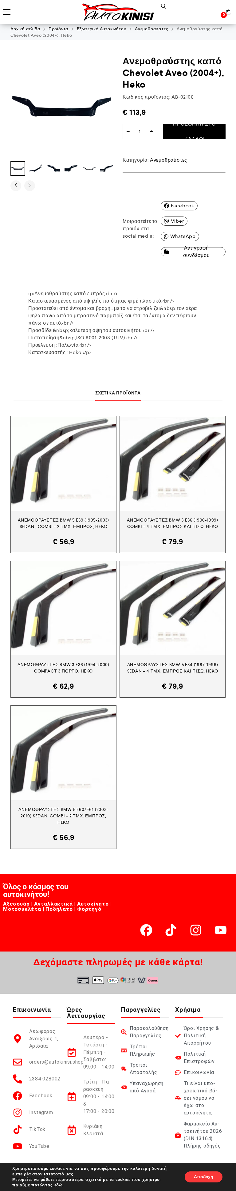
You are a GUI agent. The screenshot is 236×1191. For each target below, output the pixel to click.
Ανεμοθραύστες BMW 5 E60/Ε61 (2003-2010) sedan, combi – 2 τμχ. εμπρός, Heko (63, 816)
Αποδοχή (203, 1177)
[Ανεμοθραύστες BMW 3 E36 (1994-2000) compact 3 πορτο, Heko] (63, 608)
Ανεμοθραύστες (151, 29)
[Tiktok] (171, 930)
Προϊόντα (58, 29)
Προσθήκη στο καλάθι (194, 131)
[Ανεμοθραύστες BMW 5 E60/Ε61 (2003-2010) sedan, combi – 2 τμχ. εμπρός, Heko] (63, 753)
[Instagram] (195, 930)
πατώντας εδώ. (47, 1185)
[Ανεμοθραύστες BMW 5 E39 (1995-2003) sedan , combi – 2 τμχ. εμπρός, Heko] (63, 463)
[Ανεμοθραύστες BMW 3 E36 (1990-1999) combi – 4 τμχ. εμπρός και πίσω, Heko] (172, 463)
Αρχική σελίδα (25, 29)
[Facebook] (146, 930)
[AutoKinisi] (118, 12)
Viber (177, 221)
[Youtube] (220, 930)
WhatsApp (183, 236)
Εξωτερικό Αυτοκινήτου (102, 29)
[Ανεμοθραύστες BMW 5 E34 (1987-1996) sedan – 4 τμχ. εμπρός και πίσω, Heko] (172, 608)
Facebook (182, 205)
